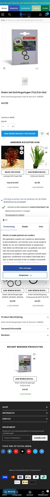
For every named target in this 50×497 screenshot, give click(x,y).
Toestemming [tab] (9, 227)
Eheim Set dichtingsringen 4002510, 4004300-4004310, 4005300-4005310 (12, 296)
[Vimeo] (41, 451)
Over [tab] (41, 227)
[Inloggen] (40, 14)
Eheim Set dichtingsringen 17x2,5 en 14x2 (25, 384)
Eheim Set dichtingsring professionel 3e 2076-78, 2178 (37, 295)
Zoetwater (25, 8)
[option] (25, 47)
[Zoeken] (9, 14)
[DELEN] (47, 134)
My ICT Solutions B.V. (33, 470)
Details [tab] (25, 227)
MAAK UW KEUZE (12, 172)
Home (4, 8)
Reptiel (36, 8)
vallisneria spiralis (37, 176)
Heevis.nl (12, 470)
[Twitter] (35, 451)
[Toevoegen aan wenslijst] (42, 134)
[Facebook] (3, 451)
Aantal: (4, 121)
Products (11, 20)
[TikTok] (22, 451)
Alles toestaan (25, 268)
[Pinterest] (16, 451)
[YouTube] (29, 451)
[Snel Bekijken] (21, 152)
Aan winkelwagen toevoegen (19, 133)
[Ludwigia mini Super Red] (12, 157)
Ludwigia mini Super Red (12, 176)
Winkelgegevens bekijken (15, 215)
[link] (29, 493)
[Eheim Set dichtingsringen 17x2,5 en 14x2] (25, 363)
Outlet (45, 8)
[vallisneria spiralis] (37, 157)
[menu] (2, 14)
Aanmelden (40, 438)
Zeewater (14, 8)
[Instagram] (9, 451)
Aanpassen (23, 275)
